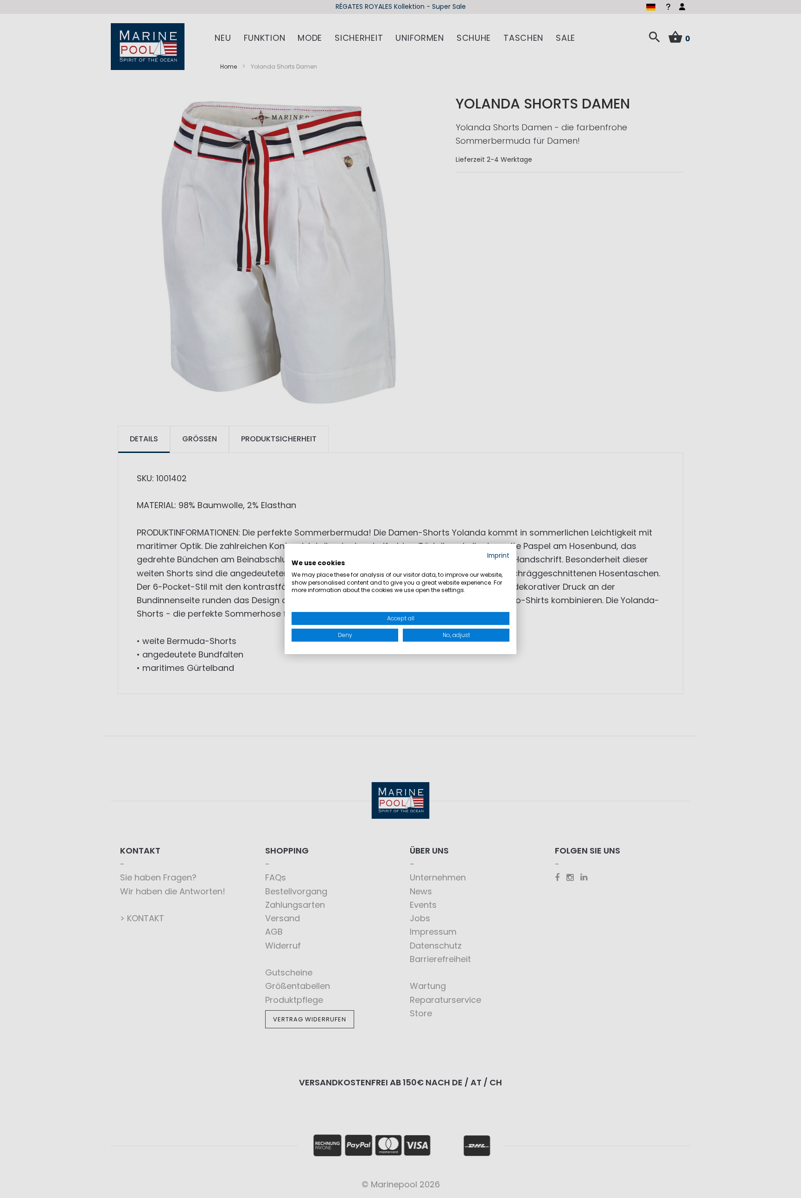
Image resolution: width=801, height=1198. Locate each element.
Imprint (498, 555)
